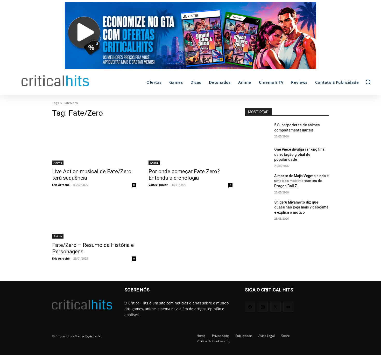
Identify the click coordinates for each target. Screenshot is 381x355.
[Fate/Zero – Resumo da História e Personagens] (94, 218)
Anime (58, 162)
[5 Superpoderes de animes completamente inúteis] (257, 131)
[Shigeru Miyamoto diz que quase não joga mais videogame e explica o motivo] (257, 209)
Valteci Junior (158, 185)
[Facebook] (250, 307)
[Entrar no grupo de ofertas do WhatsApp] (190, 38)
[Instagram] (263, 307)
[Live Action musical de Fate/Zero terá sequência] (94, 144)
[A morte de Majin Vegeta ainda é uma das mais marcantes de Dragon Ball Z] (257, 182)
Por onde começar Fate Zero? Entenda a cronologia (184, 174)
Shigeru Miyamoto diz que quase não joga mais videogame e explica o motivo (301, 207)
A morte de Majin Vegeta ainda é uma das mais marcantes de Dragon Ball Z (301, 181)
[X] (275, 307)
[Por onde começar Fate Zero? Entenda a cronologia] (190, 144)
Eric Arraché (61, 185)
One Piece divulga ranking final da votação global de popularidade (300, 154)
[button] (368, 82)
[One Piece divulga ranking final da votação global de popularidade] (257, 156)
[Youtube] (288, 307)
